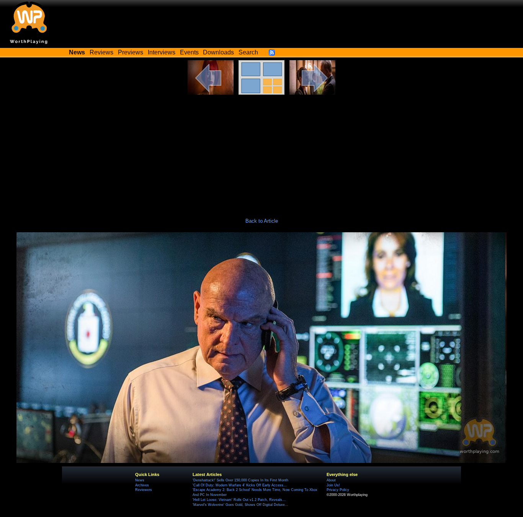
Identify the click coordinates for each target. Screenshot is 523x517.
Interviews (161, 52)
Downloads (218, 52)
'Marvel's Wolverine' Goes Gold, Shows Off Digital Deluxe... (240, 505)
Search (248, 52)
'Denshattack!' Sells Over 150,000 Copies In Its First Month (240, 480)
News (139, 480)
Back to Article (261, 221)
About (331, 480)
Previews (130, 52)
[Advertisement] (261, 152)
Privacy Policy (338, 490)
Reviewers (143, 490)
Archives (142, 485)
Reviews (101, 52)
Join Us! (333, 485)
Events (189, 52)
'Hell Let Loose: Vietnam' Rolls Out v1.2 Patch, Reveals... (239, 500)
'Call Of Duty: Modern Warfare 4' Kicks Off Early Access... (240, 485)
